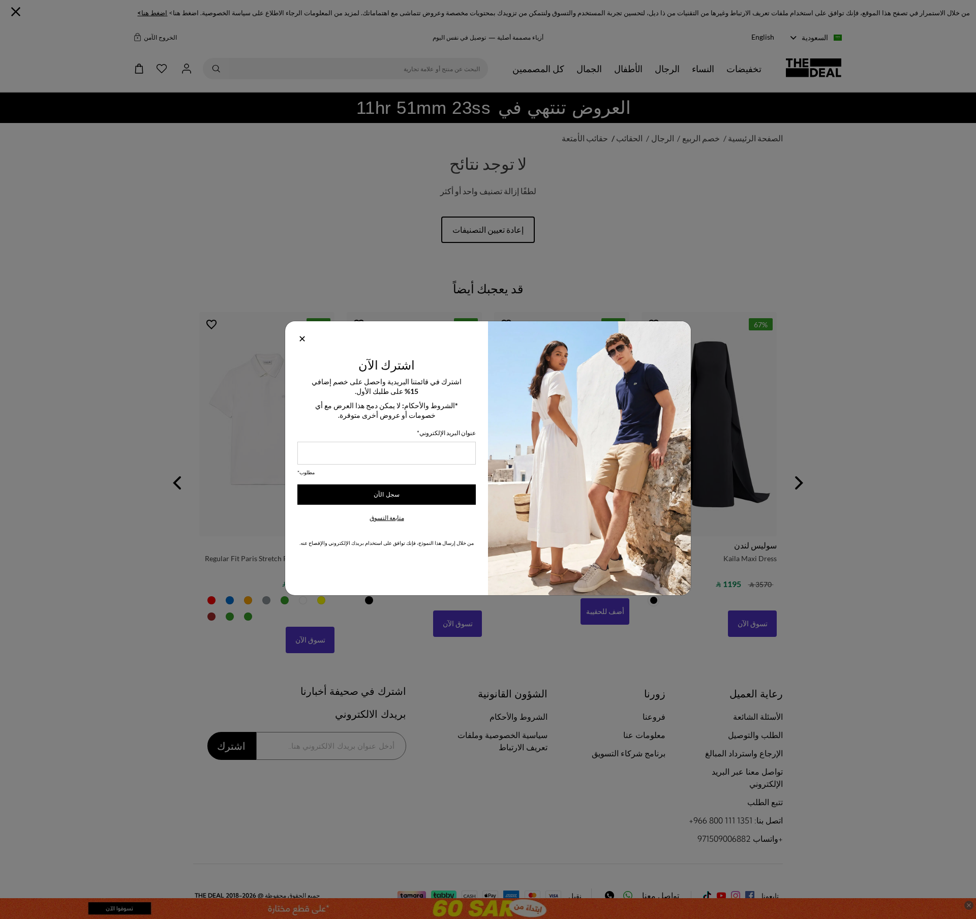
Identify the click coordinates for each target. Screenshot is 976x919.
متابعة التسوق (387, 518)
